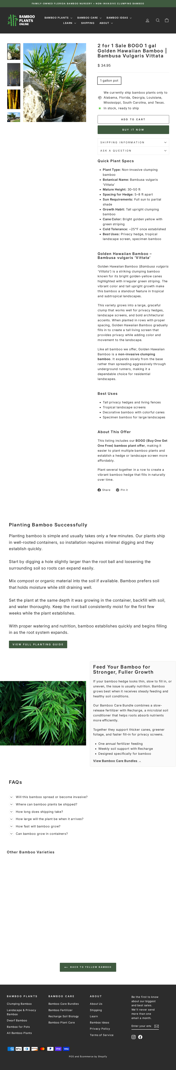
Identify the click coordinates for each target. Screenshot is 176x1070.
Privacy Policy (100, 1028)
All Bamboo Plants (19, 1033)
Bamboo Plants (57, 17)
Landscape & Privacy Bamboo (21, 1012)
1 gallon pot (109, 80)
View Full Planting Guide (38, 644)
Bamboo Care (88, 17)
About (105, 22)
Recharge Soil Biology (63, 1016)
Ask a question (116, 150)
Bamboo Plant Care (61, 1022)
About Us (96, 1003)
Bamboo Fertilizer (60, 1010)
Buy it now (133, 129)
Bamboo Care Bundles (63, 1003)
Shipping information (122, 142)
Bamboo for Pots (18, 1026)
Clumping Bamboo (19, 1003)
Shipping (87, 22)
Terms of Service (102, 1035)
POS (71, 1056)
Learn (68, 22)
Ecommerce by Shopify (93, 1056)
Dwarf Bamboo (17, 1020)
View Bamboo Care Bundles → (117, 761)
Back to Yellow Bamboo (90, 967)
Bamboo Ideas (118, 17)
